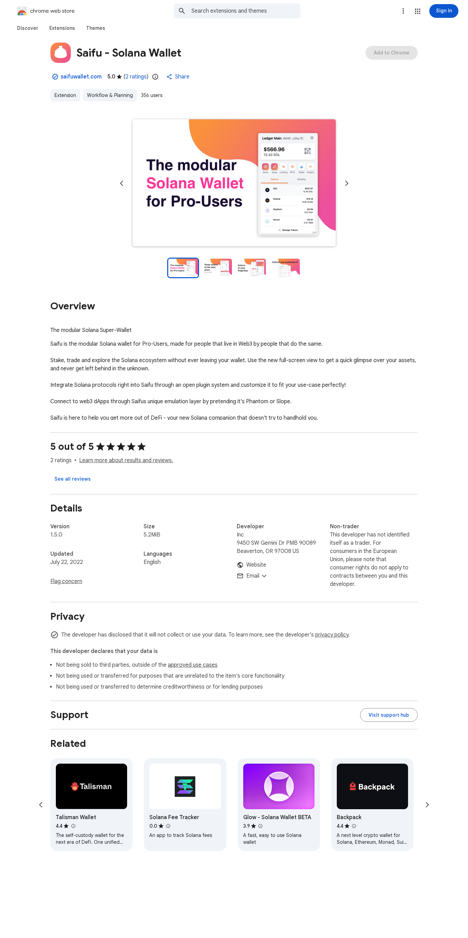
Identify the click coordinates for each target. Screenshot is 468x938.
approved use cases (193, 665)
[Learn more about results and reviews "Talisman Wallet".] (73, 826)
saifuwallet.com (81, 76)
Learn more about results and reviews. (126, 460)
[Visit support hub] (389, 715)
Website (256, 564)
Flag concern (66, 581)
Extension (65, 95)
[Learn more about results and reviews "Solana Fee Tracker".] (168, 826)
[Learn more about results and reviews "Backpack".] (354, 826)
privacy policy (331, 634)
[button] (417, 11)
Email (252, 575)
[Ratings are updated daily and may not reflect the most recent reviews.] (155, 77)
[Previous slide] (121, 183)
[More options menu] (403, 11)
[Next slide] (347, 183)
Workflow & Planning (110, 95)
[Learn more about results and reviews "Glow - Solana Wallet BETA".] (260, 826)
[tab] (28, 28)
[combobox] (246, 11)
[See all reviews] (72, 479)
